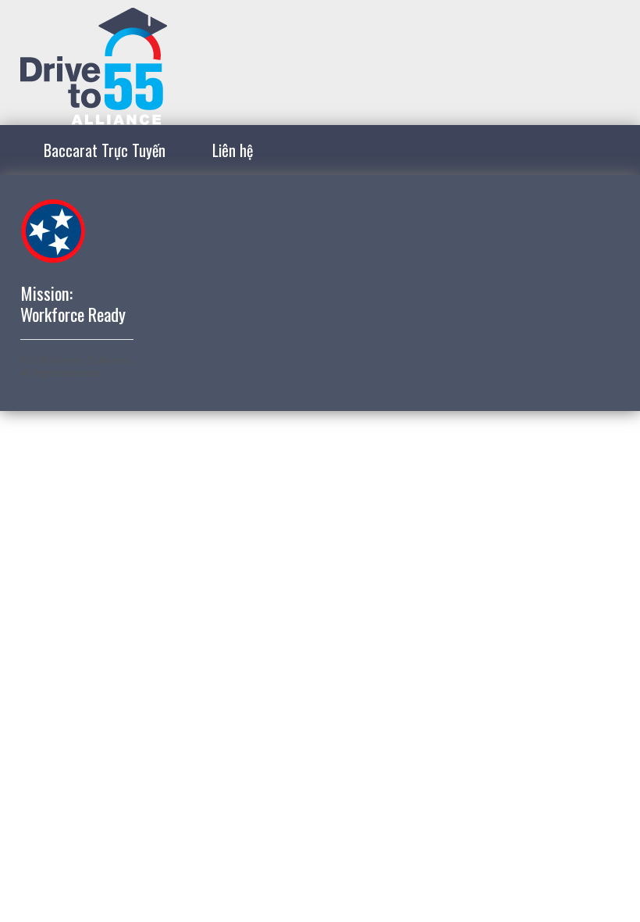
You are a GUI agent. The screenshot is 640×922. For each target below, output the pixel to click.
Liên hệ (232, 150)
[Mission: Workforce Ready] (93, 115)
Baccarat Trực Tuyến (104, 150)
